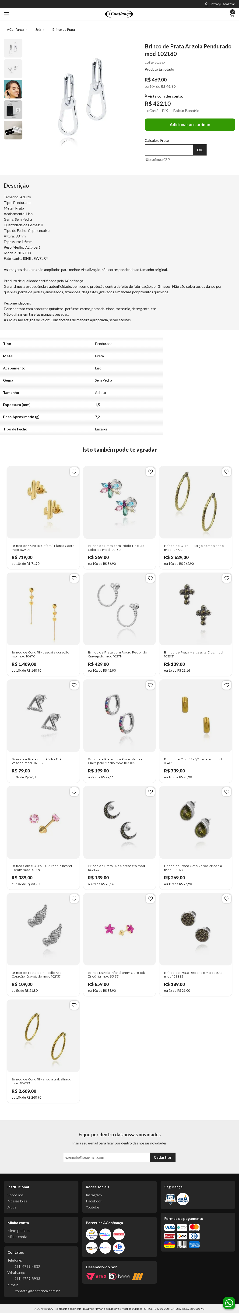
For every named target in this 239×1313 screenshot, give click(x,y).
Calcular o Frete (169, 150)
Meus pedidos (18, 1230)
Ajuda (11, 1207)
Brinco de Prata (64, 29)
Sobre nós (15, 1195)
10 (152, 86)
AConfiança (15, 29)
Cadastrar (163, 1157)
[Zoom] (13, 48)
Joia (38, 29)
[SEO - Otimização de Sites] (138, 1276)
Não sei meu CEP (157, 160)
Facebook (94, 1201)
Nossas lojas (17, 1201)
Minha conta (17, 1236)
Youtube (92, 1207)
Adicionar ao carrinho (190, 124)
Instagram (94, 1195)
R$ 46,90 (168, 86)
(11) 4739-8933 (27, 1278)
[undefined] (82, 97)
